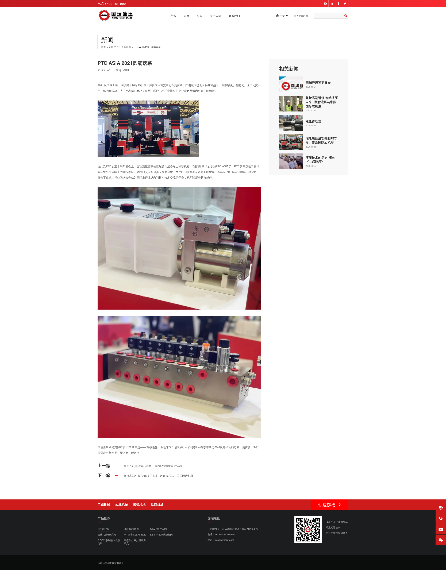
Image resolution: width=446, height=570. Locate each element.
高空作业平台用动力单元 (135, 541)
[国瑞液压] (116, 15)
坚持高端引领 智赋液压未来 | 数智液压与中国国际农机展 (322, 101)
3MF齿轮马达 (131, 528)
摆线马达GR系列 (107, 534)
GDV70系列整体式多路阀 (109, 541)
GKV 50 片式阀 (158, 528)
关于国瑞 (215, 16)
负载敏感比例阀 (323, 505)
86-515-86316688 (225, 534)
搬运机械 (139, 504)
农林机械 (121, 504)
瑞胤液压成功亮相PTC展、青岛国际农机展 (321, 140)
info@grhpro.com (224, 540)
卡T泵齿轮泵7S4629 (135, 534)
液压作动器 (313, 121)
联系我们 (234, 16)
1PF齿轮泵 (103, 528)
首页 (103, 47)
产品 (173, 16)
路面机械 (157, 504)
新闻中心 (113, 47)
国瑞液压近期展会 (318, 82)
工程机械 (104, 504)
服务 (199, 16)
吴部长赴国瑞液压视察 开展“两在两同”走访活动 (153, 466)
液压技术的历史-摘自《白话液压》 (320, 159)
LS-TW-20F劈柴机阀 (161, 534)
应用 (186, 16)
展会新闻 (126, 47)
